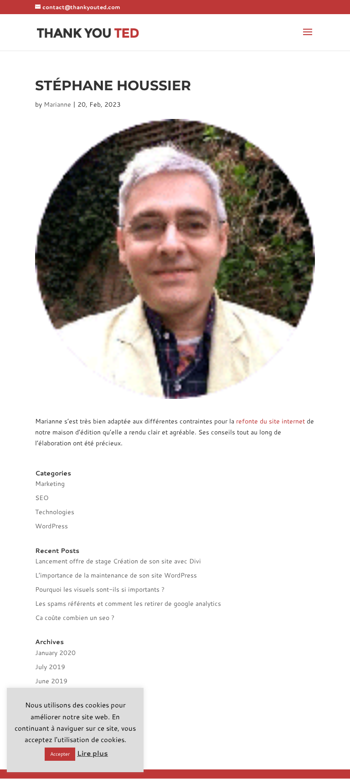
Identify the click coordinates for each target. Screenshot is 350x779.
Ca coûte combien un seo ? (74, 617)
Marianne (57, 104)
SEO (42, 497)
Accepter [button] (60, 754)
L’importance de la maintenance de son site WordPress (116, 575)
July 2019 (50, 666)
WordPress (51, 526)
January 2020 (55, 652)
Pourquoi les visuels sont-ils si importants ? (100, 589)
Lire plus (92, 753)
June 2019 (51, 681)
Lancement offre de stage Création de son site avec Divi (118, 561)
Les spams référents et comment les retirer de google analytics (128, 603)
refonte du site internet (270, 421)
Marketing (50, 483)
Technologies (54, 511)
